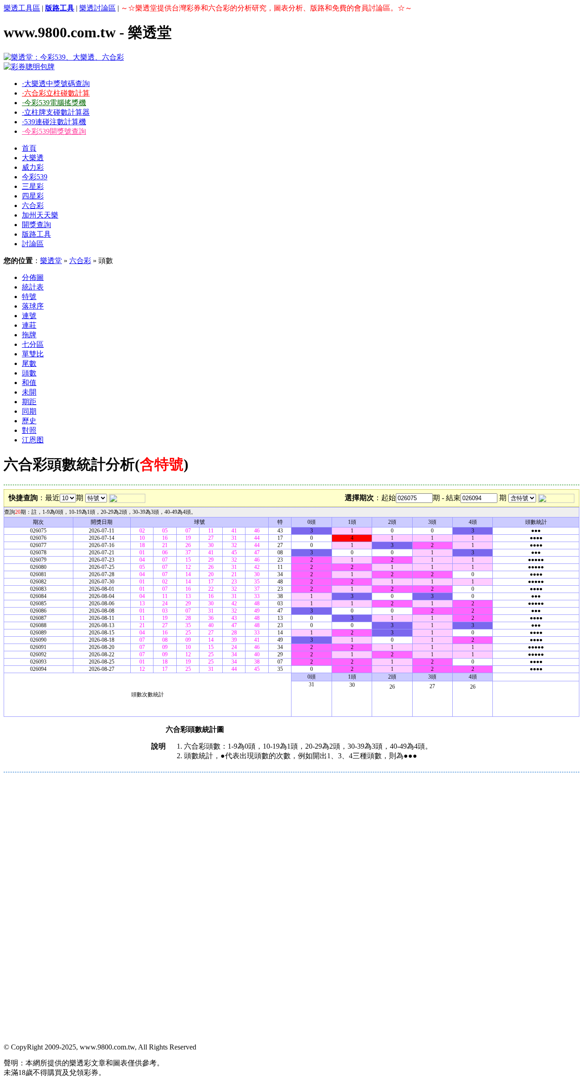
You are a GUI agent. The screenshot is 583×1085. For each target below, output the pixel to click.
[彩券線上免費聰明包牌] (29, 67)
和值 (29, 382)
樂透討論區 (97, 8)
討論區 (33, 244)
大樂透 (33, 158)
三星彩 (33, 186)
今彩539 (34, 177)
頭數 (29, 373)
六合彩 (33, 205)
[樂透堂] (64, 57)
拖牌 (29, 335)
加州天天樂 (40, 215)
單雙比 (33, 354)
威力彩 (33, 167)
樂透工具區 (22, 8)
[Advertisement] (277, 840)
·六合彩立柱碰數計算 (56, 93)
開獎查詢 (36, 224)
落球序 (33, 306)
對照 (29, 430)
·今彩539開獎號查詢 (54, 131)
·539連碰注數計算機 (54, 122)
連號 (29, 315)
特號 (29, 296)
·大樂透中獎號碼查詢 (56, 83)
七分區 (33, 344)
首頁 (29, 148)
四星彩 (33, 196)
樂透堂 (51, 260)
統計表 (33, 287)
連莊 (29, 325)
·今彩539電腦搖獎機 (54, 102)
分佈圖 (33, 277)
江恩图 (33, 440)
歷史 (29, 421)
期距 (29, 402)
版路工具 (36, 234)
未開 (29, 392)
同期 (29, 411)
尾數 (29, 363)
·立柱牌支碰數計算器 (56, 112)
